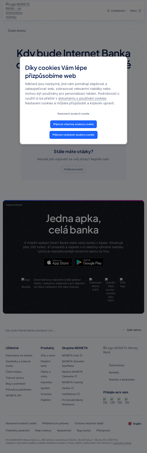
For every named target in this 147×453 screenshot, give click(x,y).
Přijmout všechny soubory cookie (73, 124)
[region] (73, 100)
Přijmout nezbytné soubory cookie (73, 134)
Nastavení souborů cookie (73, 113)
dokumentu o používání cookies (82, 98)
